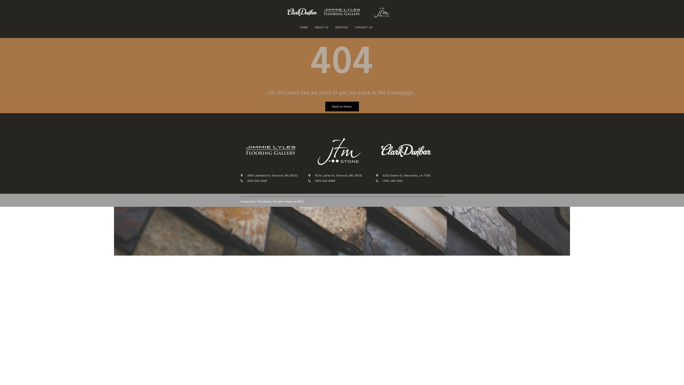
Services (341, 27)
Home (304, 27)
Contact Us (363, 27)
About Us (321, 27)
